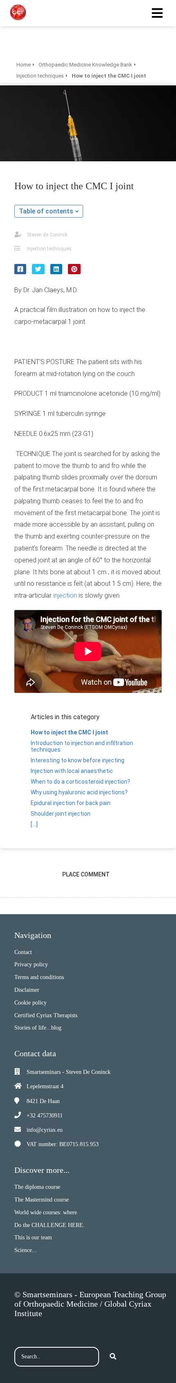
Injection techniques (49, 249)
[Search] (113, 1357)
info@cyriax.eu (45, 1130)
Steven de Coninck (47, 235)
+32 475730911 (45, 1115)
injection (65, 595)
